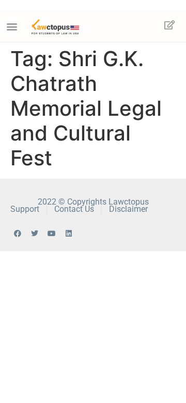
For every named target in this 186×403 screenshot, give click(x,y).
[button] (12, 26)
